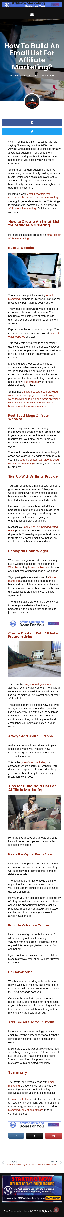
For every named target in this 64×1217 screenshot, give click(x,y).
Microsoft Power (37, 567)
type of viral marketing (33, 762)
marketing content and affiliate (25, 1110)
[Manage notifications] (56, 1209)
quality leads (31, 381)
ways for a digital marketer (40, 684)
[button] (32, 14)
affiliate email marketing (22, 208)
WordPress (14, 567)
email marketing (20, 1099)
